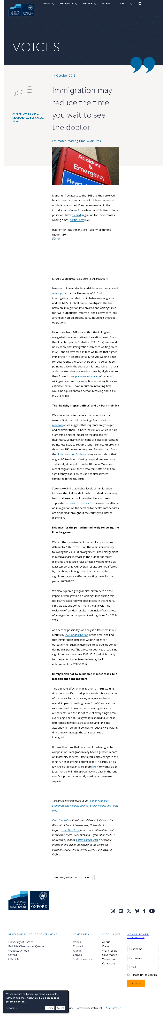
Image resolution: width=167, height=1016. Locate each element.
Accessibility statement (89, 1007)
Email (132, 967)
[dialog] (35, 1002)
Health (87, 877)
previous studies (79, 503)
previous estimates (87, 376)
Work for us (109, 950)
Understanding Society (71, 454)
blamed (76, 215)
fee (75, 210)
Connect (78, 946)
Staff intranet (113, 1007)
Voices (77, 942)
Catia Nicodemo (70, 830)
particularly (77, 220)
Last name (135, 958)
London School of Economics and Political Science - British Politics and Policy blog (85, 805)
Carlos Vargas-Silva (87, 840)
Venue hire (109, 959)
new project (61, 293)
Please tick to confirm (144, 975)
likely (95, 766)
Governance (109, 955)
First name (135, 949)
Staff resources (82, 959)
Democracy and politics (65, 877)
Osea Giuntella (60, 820)
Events (107, 3)
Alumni (77, 950)
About (106, 942)
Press (105, 946)
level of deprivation (76, 635)
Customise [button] (11, 1007)
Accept (60, 1007)
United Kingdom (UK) (64, 884)
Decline (49, 1007)
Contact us (108, 963)
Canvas (77, 955)
